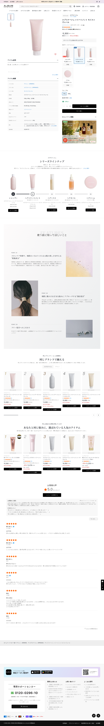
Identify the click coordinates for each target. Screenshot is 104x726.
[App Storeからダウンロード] (35, 672)
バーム (67, 80)
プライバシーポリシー (74, 723)
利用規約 (6, 1)
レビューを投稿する (52, 495)
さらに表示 (54, 125)
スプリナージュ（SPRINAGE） (31, 87)
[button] (67, 27)
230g (64, 93)
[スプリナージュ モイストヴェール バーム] (67, 73)
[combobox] (45, 6)
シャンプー (67, 59)
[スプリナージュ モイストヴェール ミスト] (90, 52)
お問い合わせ (19, 1)
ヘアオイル (71, 199)
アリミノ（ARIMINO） (29, 83)
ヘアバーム (90, 199)
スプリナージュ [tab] (48, 366)
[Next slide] (98, 415)
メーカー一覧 (12, 642)
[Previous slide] (94, 415)
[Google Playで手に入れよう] (47, 672)
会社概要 (12, 1)
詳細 (61, 1)
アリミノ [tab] (57, 366)
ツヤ (78, 25)
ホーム (5, 642)
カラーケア (73, 25)
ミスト (91, 59)
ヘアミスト (52, 199)
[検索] (70, 6)
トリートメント (28, 109)
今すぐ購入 (79, 111)
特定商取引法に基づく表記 (87, 723)
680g (69, 93)
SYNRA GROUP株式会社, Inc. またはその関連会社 (23, 723)
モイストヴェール (28, 91)
